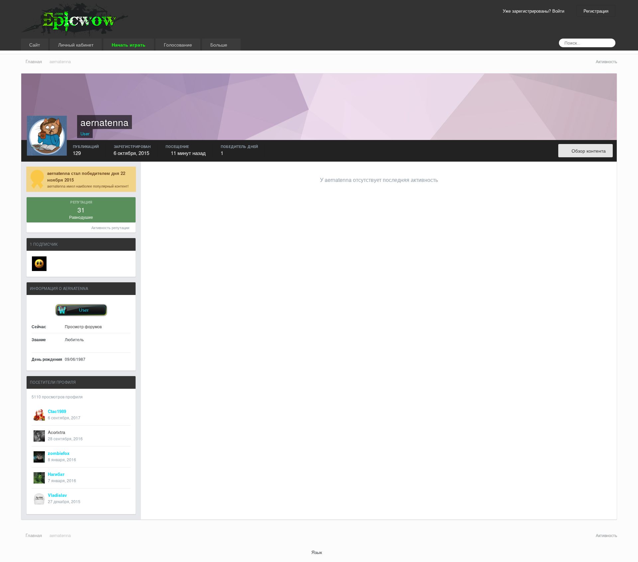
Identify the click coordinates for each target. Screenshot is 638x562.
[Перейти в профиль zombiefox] (39, 457)
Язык (317, 552)
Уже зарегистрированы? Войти (535, 11)
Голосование (178, 44)
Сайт (34, 44)
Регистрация (596, 11)
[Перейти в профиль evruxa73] (39, 263)
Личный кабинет (75, 44)
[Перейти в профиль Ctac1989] (39, 415)
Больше (219, 44)
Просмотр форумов (83, 326)
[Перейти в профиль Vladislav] (39, 498)
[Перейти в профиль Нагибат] (39, 478)
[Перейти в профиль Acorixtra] (39, 436)
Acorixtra (56, 432)
